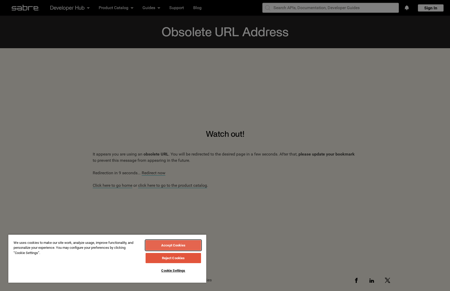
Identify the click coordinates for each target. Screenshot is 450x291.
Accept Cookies (173, 245)
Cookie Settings (173, 271)
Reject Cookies (173, 258)
